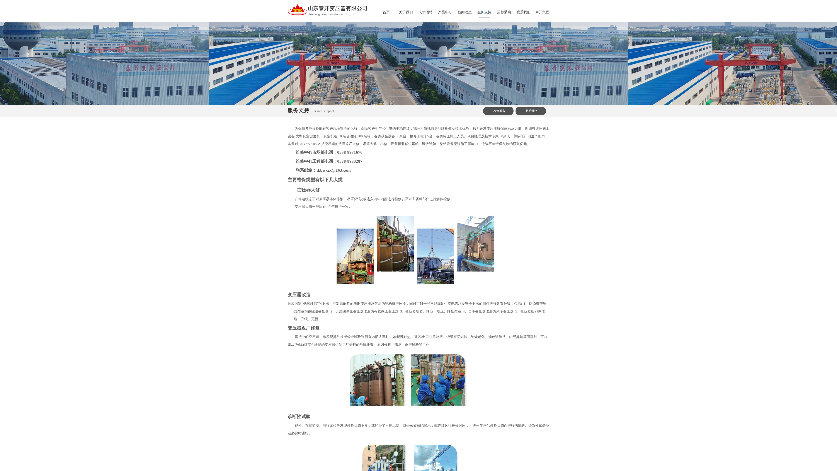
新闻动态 (465, 12)
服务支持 (484, 12)
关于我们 (406, 12)
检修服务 (499, 111)
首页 (386, 12)
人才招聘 (425, 12)
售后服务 (532, 111)
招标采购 (504, 12)
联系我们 (524, 12)
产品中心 (445, 12)
